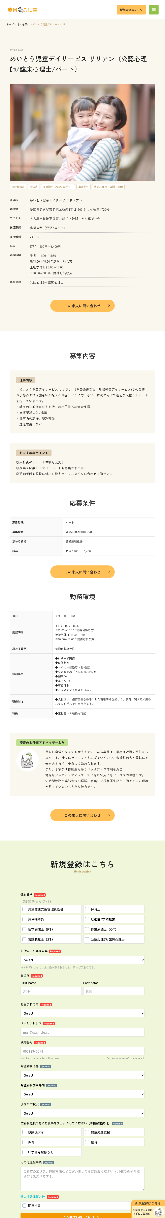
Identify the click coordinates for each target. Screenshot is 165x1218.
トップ (10, 24)
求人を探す (23, 24)
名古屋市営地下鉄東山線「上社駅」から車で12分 (65, 218)
